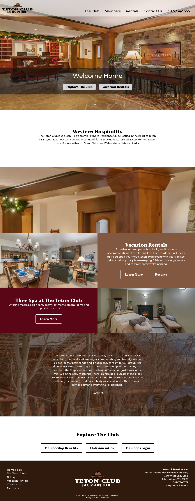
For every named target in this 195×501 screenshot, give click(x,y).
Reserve (161, 274)
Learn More (134, 274)
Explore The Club (79, 87)
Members (113, 11)
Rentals (132, 11)
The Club (91, 11)
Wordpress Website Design (97, 498)
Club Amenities (102, 448)
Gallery (11, 477)
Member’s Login (138, 448)
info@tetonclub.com (176, 486)
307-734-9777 (179, 11)
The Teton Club (16, 474)
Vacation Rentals (115, 87)
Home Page (14, 470)
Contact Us (153, 11)
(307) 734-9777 (180, 482)
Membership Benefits (61, 448)
